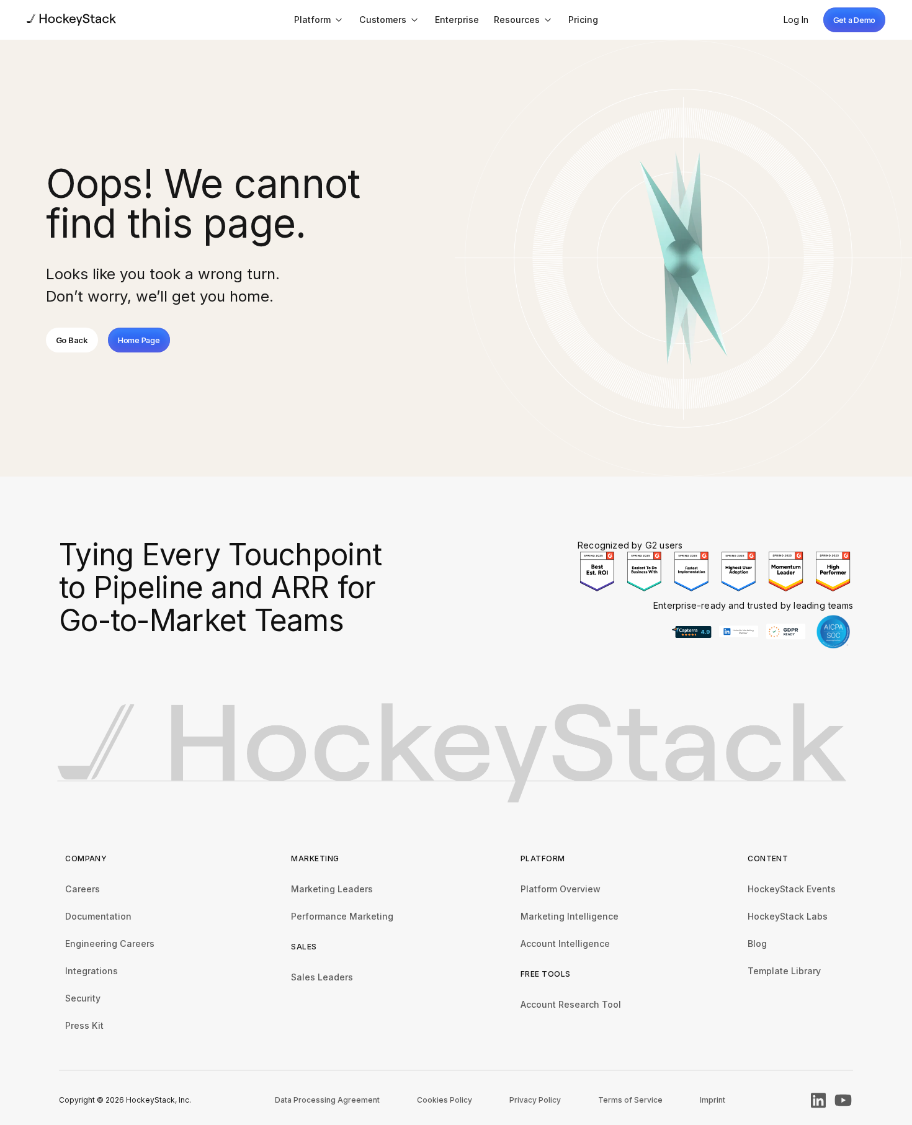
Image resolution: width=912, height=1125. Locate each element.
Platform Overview (561, 889)
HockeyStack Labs (788, 916)
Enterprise (457, 19)
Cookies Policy (444, 1100)
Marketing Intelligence (570, 916)
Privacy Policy (535, 1100)
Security (83, 998)
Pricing (583, 19)
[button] (319, 19)
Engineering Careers (109, 943)
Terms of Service (630, 1100)
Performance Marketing (342, 916)
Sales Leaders (322, 977)
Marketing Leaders (332, 889)
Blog (757, 943)
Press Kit (84, 1025)
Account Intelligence (565, 943)
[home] (71, 19)
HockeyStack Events (792, 889)
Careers (82, 889)
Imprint (712, 1100)
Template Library (784, 971)
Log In (796, 19)
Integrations (91, 971)
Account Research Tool (571, 1004)
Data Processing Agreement (327, 1100)
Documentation (98, 916)
